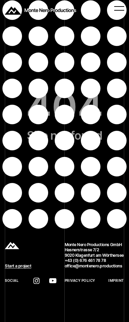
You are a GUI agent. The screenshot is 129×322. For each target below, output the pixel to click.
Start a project (18, 265)
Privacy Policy (80, 280)
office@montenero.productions (93, 265)
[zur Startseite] (40, 11)
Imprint (116, 280)
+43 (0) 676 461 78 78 (85, 260)
